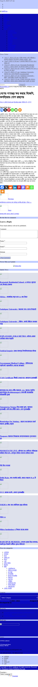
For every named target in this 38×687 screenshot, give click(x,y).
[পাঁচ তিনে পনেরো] (4, 461)
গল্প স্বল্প (10, 34)
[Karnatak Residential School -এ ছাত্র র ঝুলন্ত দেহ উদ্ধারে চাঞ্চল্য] (4, 278)
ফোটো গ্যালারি (8, 51)
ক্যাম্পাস (10, 42)
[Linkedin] (15, 187)
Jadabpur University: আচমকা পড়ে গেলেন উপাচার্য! (18, 309)
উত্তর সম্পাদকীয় (12, 38)
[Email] (16, 110)
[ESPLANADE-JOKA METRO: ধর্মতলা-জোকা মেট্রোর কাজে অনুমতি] (4, 332)
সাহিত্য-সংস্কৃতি (12, 33)
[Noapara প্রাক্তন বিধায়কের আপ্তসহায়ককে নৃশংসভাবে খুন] (4, 432)
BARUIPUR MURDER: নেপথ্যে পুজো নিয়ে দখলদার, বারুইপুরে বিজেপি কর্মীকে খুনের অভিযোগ (19, 543)
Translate (15, 676)
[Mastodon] (23, 187)
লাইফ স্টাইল (7, 25)
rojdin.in (15, 667)
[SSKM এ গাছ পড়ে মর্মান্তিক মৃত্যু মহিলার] (4, 501)
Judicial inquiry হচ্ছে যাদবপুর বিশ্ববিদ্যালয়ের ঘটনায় (18, 351)
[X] (5, 110)
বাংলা (5, 18)
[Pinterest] (9, 110)
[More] (20, 110)
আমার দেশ (6, 20)
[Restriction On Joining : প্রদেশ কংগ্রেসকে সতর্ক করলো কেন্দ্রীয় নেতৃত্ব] (4, 418)
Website (2, 252)
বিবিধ (5, 29)
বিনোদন (6, 27)
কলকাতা (6, 16)
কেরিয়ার (10, 43)
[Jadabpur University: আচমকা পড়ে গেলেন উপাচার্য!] (4, 305)
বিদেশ (5, 22)
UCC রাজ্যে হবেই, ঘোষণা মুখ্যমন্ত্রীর (12, 492)
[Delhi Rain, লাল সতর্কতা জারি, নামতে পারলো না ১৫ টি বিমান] (4, 474)
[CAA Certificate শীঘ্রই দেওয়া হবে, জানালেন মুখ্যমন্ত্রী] (4, 374)
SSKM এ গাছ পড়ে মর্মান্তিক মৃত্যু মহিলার (13, 505)
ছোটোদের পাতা (12, 45)
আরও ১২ (3, 517)
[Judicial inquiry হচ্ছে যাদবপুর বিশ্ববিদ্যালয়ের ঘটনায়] (4, 347)
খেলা (5, 24)
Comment (3, 229)
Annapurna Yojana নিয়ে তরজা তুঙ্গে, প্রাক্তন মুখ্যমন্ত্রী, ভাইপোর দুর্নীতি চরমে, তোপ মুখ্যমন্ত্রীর (16, 408)
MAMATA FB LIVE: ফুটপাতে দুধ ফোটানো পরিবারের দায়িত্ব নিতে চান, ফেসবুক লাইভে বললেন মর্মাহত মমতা (18, 452)
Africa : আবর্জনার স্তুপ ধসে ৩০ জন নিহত (13, 297)
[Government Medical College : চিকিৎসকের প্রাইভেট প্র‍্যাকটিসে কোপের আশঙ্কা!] (4, 359)
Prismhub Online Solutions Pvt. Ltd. (13, 669)
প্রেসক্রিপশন (11, 31)
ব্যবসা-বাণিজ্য (11, 47)
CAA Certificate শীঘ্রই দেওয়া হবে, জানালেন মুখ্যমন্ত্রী (18, 378)
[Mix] (27, 187)
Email (2, 246)
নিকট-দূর (10, 40)
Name (2, 241)
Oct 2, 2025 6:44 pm (6, 102)
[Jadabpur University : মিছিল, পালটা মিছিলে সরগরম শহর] (4, 318)
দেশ (29, 102)
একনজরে (6, 15)
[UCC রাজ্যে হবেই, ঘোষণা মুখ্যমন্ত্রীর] (4, 488)
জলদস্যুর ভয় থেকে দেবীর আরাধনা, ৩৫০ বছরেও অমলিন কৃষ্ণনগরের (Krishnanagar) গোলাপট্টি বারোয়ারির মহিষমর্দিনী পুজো (17, 392)
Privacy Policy (25, 601)
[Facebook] (2, 110)
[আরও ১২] (4, 513)
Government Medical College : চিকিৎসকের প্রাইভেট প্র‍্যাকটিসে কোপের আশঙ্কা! (16, 364)
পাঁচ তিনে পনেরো (5, 465)
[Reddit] (10, 187)
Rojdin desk (17, 102)
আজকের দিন (11, 49)
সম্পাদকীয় (10, 36)
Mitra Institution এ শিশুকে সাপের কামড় (14, 529)
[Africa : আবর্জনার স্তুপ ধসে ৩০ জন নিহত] (4, 293)
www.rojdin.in (4, 601)
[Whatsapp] (12, 110)
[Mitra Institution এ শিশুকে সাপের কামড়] (4, 525)
